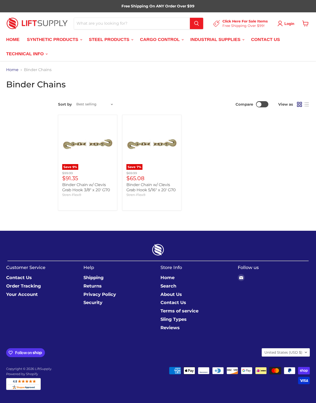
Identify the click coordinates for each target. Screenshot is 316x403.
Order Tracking (23, 286)
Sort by (65, 104)
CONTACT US (265, 39)
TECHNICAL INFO (25, 53)
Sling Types (173, 319)
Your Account (22, 294)
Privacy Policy (99, 294)
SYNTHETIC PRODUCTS (53, 39)
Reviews (170, 327)
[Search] (196, 23)
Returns (92, 286)
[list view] (306, 104)
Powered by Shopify (22, 374)
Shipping (93, 277)
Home (12, 70)
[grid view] (299, 104)
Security (92, 302)
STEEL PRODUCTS (110, 39)
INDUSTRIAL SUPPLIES (216, 39)
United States (283, 352)
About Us (171, 294)
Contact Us (19, 277)
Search (168, 286)
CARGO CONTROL (160, 39)
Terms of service (179, 311)
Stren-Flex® (71, 195)
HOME (13, 39)
